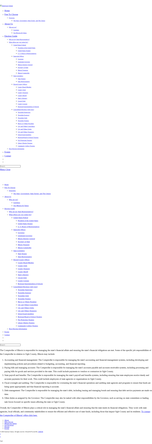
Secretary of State (24, 242)
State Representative (25, 257)
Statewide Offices (19, 230)
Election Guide (9, 209)
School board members (26, 314)
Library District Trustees (26, 323)
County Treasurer (24, 269)
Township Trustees (24, 299)
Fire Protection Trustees (26, 320)
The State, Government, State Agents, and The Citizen (32, 194)
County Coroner (23, 281)
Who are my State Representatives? (21, 212)
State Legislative (19, 251)
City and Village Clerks (26, 308)
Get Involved (9, 425)
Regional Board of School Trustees (30, 317)
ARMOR (40, 432)
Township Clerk (23, 296)
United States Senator (25, 224)
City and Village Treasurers (27, 311)
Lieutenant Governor (25, 236)
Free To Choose (9, 188)
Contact (7, 335)
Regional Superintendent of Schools (30, 284)
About (6, 420)
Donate (6, 427)
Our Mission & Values (21, 206)
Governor (21, 233)
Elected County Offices (21, 260)
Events (6, 332)
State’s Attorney (23, 275)
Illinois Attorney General (26, 239)
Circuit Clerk (22, 278)
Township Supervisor (25, 290)
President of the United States (28, 221)
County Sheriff (23, 272)
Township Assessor (24, 293)
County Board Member (26, 263)
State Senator (22, 254)
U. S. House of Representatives (28, 227)
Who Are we (8, 422)
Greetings (16, 203)
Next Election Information (18, 329)
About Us (7, 197)
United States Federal (20, 218)
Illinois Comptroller (24, 248)
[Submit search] (22, 345)
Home (6, 185)
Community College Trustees (28, 326)
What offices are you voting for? (20, 215)
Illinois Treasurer (23, 245)
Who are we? (13, 200)
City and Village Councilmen (28, 305)
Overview (12, 191)
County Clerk (22, 266)
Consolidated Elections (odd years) (25, 287)
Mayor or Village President (27, 302)
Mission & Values (10, 423)
